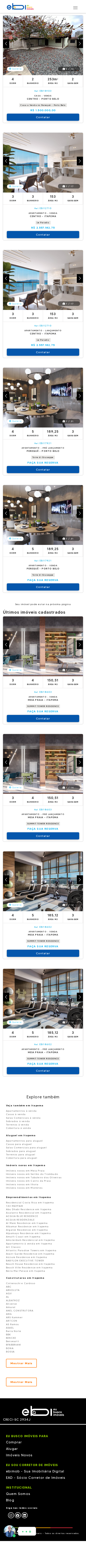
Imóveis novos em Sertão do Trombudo (32, 1173)
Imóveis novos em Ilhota (22, 1184)
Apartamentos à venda (21, 1110)
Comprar (14, 1442)
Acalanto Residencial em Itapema (28, 1212)
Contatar (43, 117)
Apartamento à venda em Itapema (29, 1243)
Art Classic (13, 1246)
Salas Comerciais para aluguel (26, 1147)
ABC (9, 1286)
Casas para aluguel (19, 1144)
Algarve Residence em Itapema (27, 1229)
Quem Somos (18, 1494)
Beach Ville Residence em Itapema (29, 1267)
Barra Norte (13, 1331)
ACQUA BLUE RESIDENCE (22, 1216)
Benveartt (12, 1341)
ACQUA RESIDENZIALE (20, 1219)
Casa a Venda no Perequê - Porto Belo (42, 105)
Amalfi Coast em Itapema (23, 1236)
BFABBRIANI (13, 1344)
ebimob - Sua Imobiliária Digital (35, 1471)
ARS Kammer (14, 1317)
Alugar (12, 1449)
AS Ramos (12, 1324)
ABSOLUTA (13, 1289)
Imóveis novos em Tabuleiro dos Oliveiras (34, 1177)
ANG (9, 1313)
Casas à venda (16, 1114)
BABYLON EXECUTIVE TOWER (25, 1260)
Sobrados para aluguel (21, 1151)
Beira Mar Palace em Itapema (25, 1270)
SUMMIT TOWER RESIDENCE (43, 706)
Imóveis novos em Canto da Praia (28, 1180)
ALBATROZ (13, 1300)
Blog (10, 1500)
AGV (9, 1293)
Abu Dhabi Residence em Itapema (28, 1209)
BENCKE (11, 1337)
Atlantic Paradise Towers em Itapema (31, 1250)
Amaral (10, 1307)
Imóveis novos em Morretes (24, 1187)
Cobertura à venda (18, 1127)
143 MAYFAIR (14, 1205)
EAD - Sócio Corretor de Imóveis (35, 1478)
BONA (10, 1348)
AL (7, 1296)
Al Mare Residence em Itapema (27, 1223)
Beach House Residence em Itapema (30, 1263)
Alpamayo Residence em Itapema (28, 1233)
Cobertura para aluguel (21, 1157)
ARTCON (11, 1320)
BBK (8, 1334)
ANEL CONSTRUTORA (19, 1310)
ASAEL (10, 1327)
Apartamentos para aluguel (24, 1140)
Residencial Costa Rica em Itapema (30, 1202)
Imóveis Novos (19, 1455)
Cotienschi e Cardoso (20, 1283)
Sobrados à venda (18, 1121)
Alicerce (11, 1303)
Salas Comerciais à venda (23, 1117)
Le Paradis (43, 222)
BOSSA (10, 1351)
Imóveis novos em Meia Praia (25, 1170)
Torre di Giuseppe (42, 457)
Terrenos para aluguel (20, 1154)
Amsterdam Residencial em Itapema (30, 1239)
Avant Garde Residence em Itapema (30, 1253)
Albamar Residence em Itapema (27, 1226)
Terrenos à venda (17, 1124)
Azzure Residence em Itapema (26, 1257)
